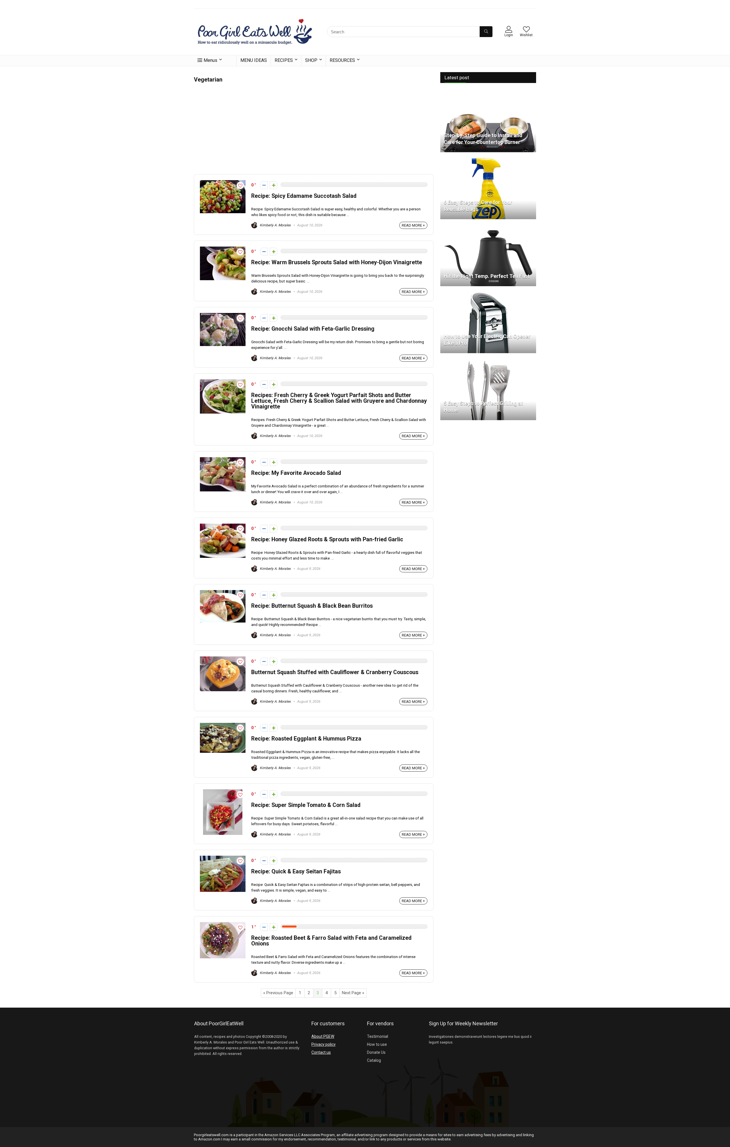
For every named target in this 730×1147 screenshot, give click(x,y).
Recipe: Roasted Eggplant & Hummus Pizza (306, 738)
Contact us (321, 1052)
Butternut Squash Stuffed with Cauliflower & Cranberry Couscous (334, 672)
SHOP (311, 60)
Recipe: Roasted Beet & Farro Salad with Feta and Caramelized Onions (331, 941)
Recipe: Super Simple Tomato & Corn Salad (305, 805)
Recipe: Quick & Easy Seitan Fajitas (296, 871)
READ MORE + (413, 225)
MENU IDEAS (253, 60)
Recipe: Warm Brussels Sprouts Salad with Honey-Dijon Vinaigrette (336, 262)
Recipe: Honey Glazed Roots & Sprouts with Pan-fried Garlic (327, 539)
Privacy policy (323, 1044)
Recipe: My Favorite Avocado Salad (296, 473)
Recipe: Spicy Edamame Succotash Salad (303, 196)
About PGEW (322, 1036)
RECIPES (284, 60)
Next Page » (353, 992)
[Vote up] (273, 185)
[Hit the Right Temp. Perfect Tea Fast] (488, 226)
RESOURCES (342, 60)
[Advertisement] (313, 127)
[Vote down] (264, 185)
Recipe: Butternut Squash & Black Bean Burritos (312, 606)
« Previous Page (278, 992)
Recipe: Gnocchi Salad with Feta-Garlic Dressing (312, 329)
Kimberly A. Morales (275, 225)
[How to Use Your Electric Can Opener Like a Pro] (488, 293)
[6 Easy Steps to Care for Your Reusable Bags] (488, 159)
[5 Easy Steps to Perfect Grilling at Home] (488, 360)
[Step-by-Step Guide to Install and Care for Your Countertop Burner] (488, 92)
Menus (210, 60)
